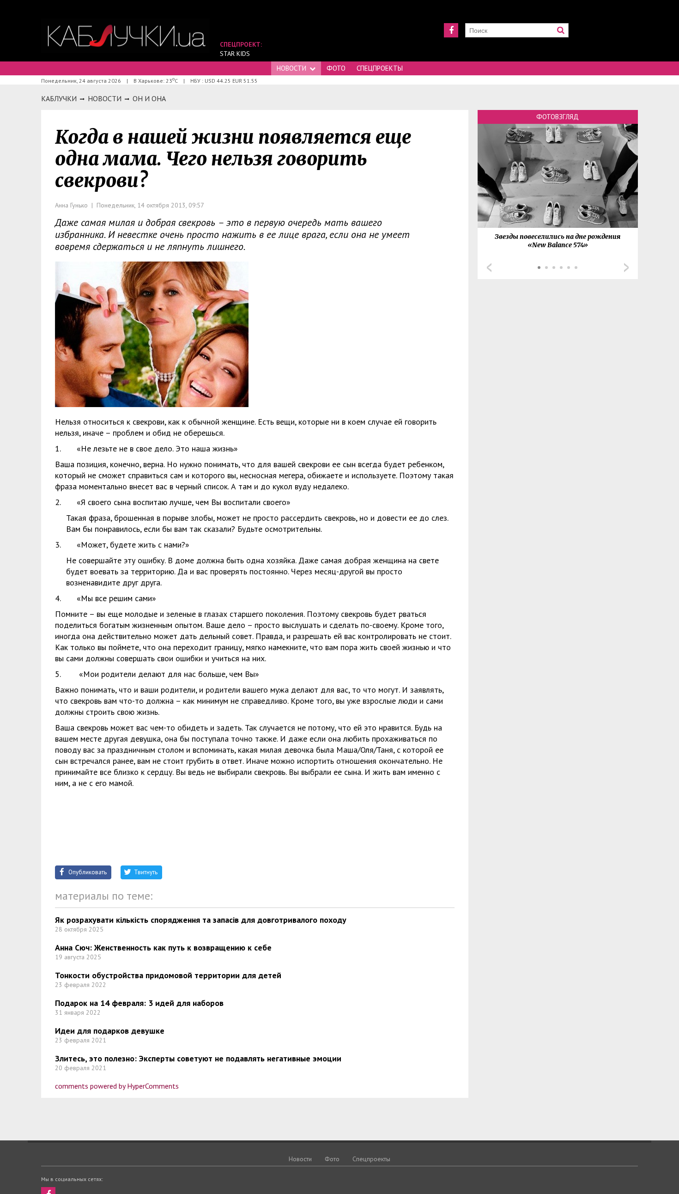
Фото (336, 68)
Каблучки (59, 98)
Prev (489, 267)
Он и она (149, 98)
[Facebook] (451, 30)
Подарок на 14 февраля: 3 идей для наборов (139, 1003)
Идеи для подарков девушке (109, 1030)
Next (626, 267)
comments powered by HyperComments (117, 1085)
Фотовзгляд (557, 116)
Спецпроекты (380, 68)
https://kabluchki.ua (125, 35)
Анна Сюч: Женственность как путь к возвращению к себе (163, 947)
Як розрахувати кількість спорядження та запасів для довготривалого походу (200, 919)
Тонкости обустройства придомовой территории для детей (168, 975)
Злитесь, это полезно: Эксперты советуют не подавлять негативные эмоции (198, 1058)
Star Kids (235, 53)
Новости (291, 68)
